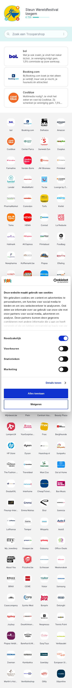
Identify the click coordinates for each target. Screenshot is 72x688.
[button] (36, 56)
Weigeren (36, 404)
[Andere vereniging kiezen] (6, 19)
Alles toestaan (36, 393)
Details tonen (53, 382)
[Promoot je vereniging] (17, 19)
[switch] (63, 348)
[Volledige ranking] (17, 7)
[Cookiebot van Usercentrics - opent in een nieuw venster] (53, 281)
